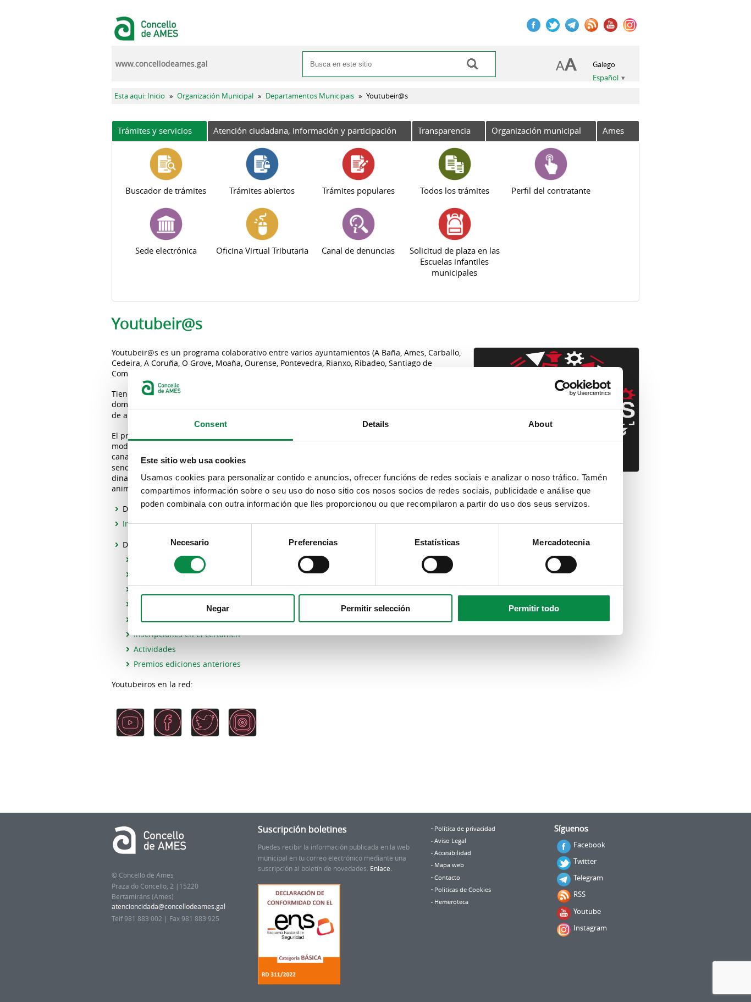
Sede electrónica (166, 250)
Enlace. (381, 868)
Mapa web (449, 865)
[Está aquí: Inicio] (148, 35)
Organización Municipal (215, 96)
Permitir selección (375, 608)
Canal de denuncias (358, 250)
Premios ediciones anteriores (187, 664)
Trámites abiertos (262, 190)
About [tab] (540, 424)
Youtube (587, 911)
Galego (604, 64)
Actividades (155, 649)
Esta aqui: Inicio (139, 96)
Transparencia (444, 130)
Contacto (447, 877)
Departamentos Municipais (310, 96)
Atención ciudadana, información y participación (304, 130)
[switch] (313, 564)
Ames (613, 130)
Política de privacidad (464, 829)
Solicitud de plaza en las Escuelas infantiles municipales (455, 261)
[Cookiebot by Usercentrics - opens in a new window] (563, 388)
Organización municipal (536, 130)
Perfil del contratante (550, 190)
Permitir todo (534, 608)
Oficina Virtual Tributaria (262, 250)
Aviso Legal (450, 841)
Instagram (590, 928)
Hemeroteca (451, 902)
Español (606, 78)
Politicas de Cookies (462, 890)
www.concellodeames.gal (161, 64)
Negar (217, 608)
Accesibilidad (452, 853)
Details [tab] (375, 424)
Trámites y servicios (155, 130)
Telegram (588, 878)
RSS (579, 894)
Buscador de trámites (165, 190)
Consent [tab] (210, 424)
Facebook (589, 845)
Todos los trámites (454, 190)
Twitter (585, 861)
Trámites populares (358, 190)
